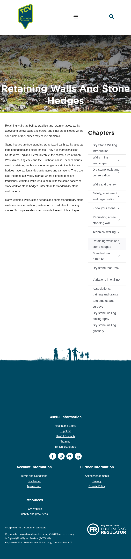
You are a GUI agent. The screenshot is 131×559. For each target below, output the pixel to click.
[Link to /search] (111, 16)
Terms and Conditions (34, 475)
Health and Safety (65, 425)
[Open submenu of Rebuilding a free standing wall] (119, 219)
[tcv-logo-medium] (25, 3)
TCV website (34, 508)
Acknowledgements (97, 475)
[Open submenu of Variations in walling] (119, 279)
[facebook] (52, 456)
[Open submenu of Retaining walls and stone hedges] (119, 243)
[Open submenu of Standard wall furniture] (119, 255)
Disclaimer (34, 481)
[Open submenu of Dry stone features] (119, 268)
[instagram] (61, 456)
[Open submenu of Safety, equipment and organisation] (119, 196)
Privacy (96, 481)
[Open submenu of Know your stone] (119, 208)
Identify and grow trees (34, 514)
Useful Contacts (65, 436)
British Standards (65, 446)
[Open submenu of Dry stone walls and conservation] (119, 172)
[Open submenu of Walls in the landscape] (119, 160)
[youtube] (69, 456)
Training (65, 441)
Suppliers (65, 431)
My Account (34, 486)
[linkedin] (78, 456)
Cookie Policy (97, 486)
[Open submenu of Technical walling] (119, 232)
